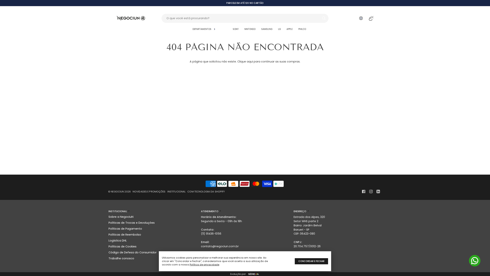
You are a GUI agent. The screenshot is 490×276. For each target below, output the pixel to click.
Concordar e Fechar (311, 261)
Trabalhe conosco (121, 258)
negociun (117, 191)
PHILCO (302, 29)
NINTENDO (250, 29)
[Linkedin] (378, 191)
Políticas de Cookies (122, 246)
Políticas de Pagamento (125, 229)
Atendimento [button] (210, 211)
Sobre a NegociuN (121, 217)
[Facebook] (363, 191)
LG (279, 29)
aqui (250, 61)
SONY (236, 29)
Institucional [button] (118, 211)
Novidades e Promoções (149, 191)
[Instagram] (371, 191)
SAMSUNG (266, 29)
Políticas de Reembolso (125, 235)
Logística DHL (118, 240)
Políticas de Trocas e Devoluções (132, 223)
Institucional (176, 191)
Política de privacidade (204, 264)
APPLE (290, 29)
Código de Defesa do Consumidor (133, 252)
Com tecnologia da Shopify (206, 191)
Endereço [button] (300, 211)
